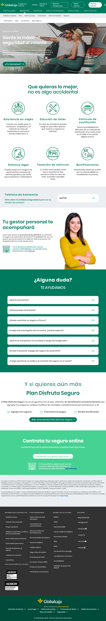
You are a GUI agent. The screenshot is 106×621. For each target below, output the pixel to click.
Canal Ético (10, 560)
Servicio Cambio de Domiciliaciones (37, 532)
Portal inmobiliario (36, 542)
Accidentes (25, 21)
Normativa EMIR (59, 527)
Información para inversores (16, 539)
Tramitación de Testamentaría (35, 525)
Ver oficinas (30, 251)
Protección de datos (68, 609)
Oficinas (35, 5)
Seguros (66, 16)
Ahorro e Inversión (55, 16)
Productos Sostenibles (38, 567)
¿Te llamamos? (13, 64)
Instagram (82, 522)
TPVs (20, 16)
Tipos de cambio (46, 612)
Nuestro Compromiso (58, 5)
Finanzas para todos (37, 557)
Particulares (9, 11)
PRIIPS (56, 522)
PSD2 (55, 546)
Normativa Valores (60, 537)
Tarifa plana (8, 21)
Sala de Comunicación (14, 522)
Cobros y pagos (29, 16)
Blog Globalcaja (84, 517)
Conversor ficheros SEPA (38, 562)
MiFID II (56, 517)
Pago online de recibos (38, 552)
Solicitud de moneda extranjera (37, 518)
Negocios (25, 11)
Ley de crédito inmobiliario (63, 532)
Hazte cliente (76, 5)
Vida (16, 21)
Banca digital (90, 11)
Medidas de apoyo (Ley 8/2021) (62, 567)
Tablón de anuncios (89, 609)
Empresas (38, 11)
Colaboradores (35, 547)
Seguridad (61, 612)
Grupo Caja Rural (12, 527)
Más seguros (37, 21)
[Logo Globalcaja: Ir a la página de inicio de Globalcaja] (9, 4)
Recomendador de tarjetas (40, 538)
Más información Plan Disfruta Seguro (52, 419)
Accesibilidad (59, 561)
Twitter (80, 535)
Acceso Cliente (93, 5)
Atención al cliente (43, 5)
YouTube (81, 541)
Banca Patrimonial (55, 11)
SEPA (55, 541)
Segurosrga (64, 496)
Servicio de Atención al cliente (14, 549)
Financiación (42, 16)
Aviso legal (32, 609)
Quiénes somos (11, 517)
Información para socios (15, 543)
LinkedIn (81, 548)
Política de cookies (48, 609)
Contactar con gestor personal (52, 456)
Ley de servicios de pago (63, 551)
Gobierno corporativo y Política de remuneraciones (17, 533)
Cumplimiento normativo (63, 556)
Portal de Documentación (39, 572)
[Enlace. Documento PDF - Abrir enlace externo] (11, 574)
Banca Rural (74, 11)
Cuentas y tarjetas (9, 16)
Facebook (81, 529)
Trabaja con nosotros (22, 5)
